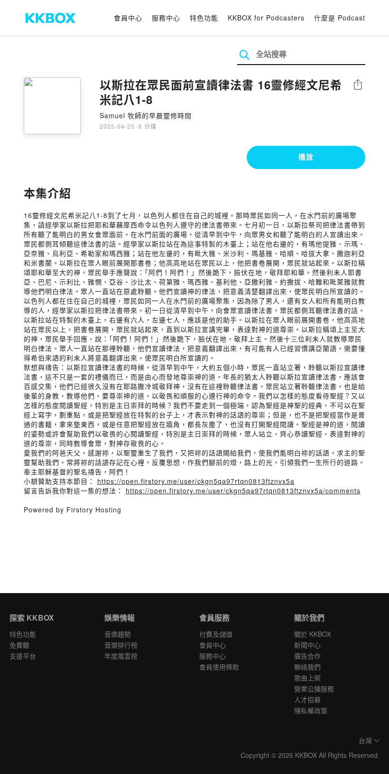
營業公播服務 (314, 688)
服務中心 (166, 17)
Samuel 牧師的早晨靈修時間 (146, 115)
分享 (358, 85)
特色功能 (204, 17)
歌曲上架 (307, 677)
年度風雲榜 (121, 656)
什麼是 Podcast (339, 17)
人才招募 (307, 699)
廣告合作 (307, 656)
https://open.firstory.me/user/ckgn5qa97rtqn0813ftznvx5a (196, 481)
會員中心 (128, 17)
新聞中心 (307, 645)
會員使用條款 (219, 666)
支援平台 (22, 656)
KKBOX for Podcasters (266, 17)
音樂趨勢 (117, 634)
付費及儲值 (215, 634)
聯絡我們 (307, 666)
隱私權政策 (310, 710)
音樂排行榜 (121, 645)
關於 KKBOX (312, 634)
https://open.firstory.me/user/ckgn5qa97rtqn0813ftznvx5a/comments (243, 490)
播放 (306, 156)
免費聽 (19, 645)
